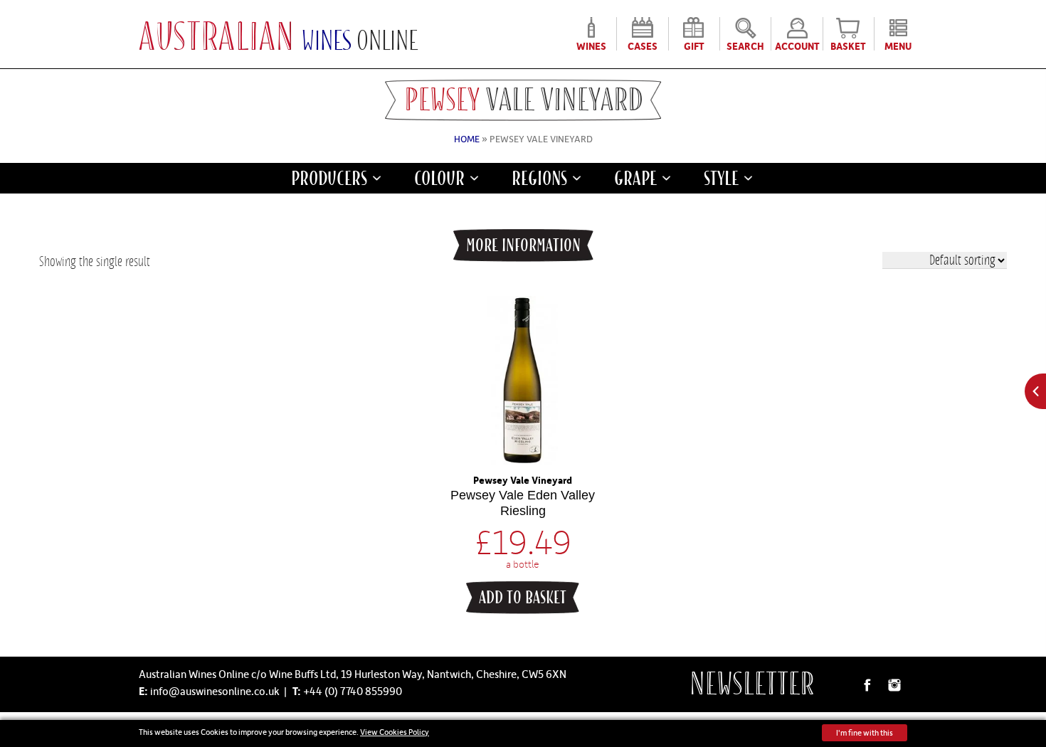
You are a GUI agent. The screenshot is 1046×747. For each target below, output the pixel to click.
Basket (848, 45)
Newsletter (752, 684)
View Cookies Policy (394, 731)
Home (467, 138)
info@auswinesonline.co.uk (215, 691)
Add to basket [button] (522, 597)
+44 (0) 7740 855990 (352, 691)
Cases (642, 45)
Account (797, 45)
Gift (694, 45)
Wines (591, 45)
